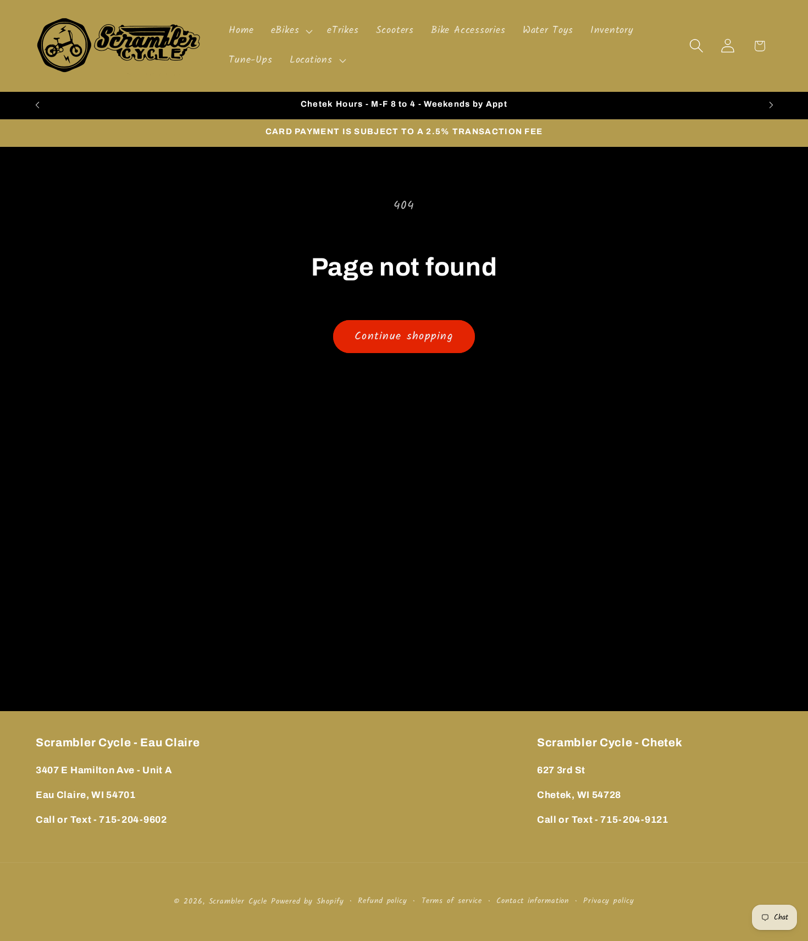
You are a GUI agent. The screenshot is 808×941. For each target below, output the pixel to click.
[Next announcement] (771, 105)
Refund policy (382, 901)
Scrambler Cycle (238, 901)
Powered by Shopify (307, 901)
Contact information (532, 901)
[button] (290, 31)
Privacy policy (608, 901)
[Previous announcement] (37, 105)
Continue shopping (404, 336)
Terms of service (452, 901)
